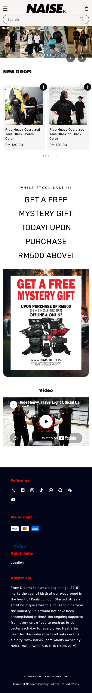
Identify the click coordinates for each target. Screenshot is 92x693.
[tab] (38, 55)
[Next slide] (82, 58)
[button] (5, 8)
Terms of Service (24, 684)
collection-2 (46, 421)
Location (17, 562)
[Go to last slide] (70, 58)
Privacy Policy (48, 684)
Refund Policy (69, 684)
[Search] (82, 19)
